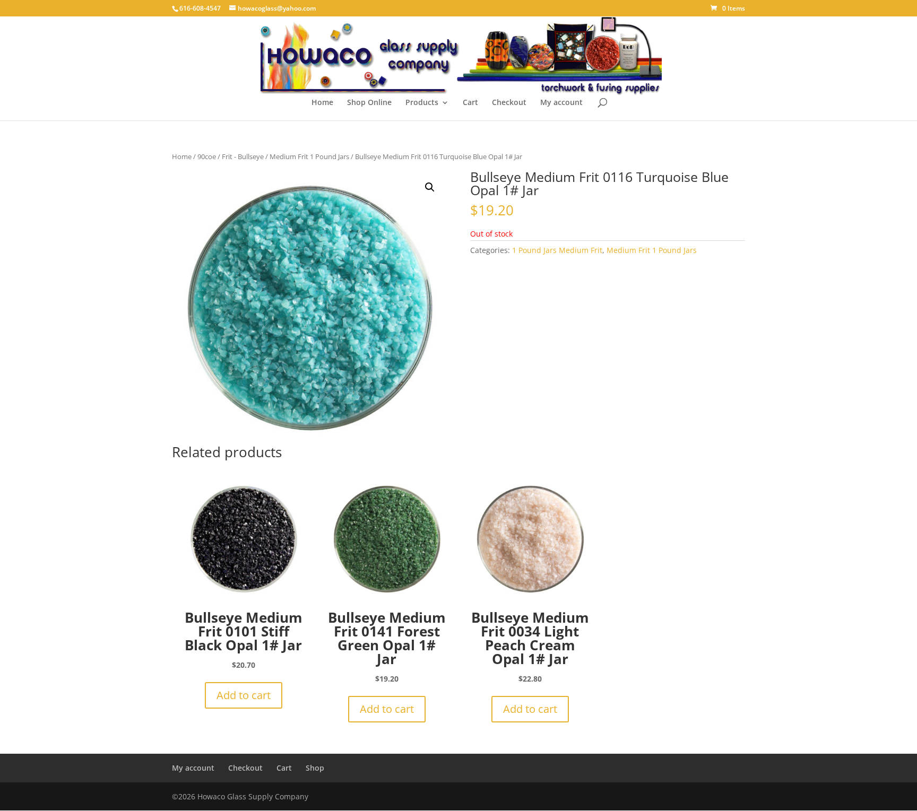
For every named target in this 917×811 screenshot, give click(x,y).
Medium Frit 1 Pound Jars (309, 156)
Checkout (509, 103)
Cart (470, 103)
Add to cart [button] (244, 695)
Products (421, 103)
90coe (206, 156)
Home (322, 103)
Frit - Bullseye (243, 156)
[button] (429, 187)
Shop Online (369, 103)
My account (561, 103)
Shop (315, 768)
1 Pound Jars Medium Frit (557, 250)
